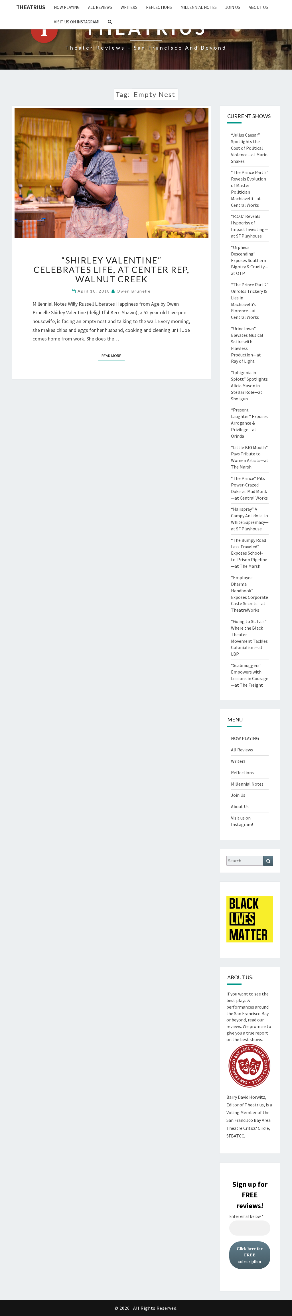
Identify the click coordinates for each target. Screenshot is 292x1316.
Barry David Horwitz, (246, 1097)
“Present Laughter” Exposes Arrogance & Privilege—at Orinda (249, 423)
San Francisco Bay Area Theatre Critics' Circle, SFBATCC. (248, 1127)
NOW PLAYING (67, 7)
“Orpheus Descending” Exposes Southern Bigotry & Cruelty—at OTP (249, 260)
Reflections (159, 7)
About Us (258, 7)
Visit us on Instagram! (76, 22)
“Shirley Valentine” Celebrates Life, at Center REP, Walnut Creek (111, 269)
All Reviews (100, 7)
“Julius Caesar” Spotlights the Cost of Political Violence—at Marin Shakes (249, 148)
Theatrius (30, 7)
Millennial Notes (199, 7)
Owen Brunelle (134, 291)
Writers (129, 7)
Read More (113, 355)
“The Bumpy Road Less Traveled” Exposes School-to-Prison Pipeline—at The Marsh (249, 553)
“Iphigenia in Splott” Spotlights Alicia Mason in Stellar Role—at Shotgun (249, 385)
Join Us (232, 7)
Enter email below (246, 1216)
